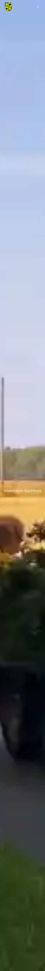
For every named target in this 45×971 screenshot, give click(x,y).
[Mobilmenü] (38, 7)
